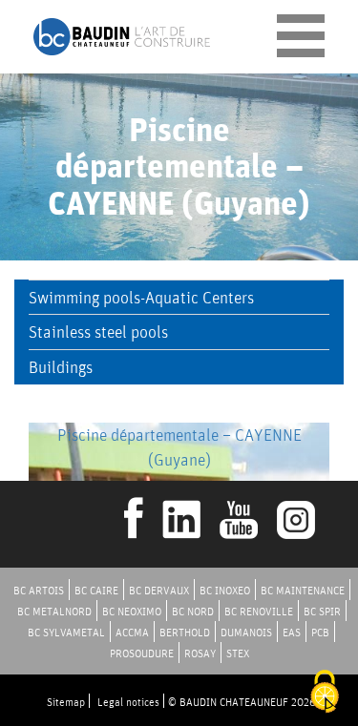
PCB (320, 632)
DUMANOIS (246, 632)
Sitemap (66, 701)
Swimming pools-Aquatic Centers (141, 297)
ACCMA (132, 632)
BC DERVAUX (159, 590)
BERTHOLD (184, 632)
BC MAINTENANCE (303, 590)
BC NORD (193, 611)
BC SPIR (322, 611)
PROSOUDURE (142, 653)
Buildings (61, 367)
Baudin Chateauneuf (121, 36)
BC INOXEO (225, 590)
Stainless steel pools (98, 332)
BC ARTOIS (38, 590)
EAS (292, 632)
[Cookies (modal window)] (324, 693)
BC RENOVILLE (258, 611)
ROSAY (200, 653)
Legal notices (128, 701)
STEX (237, 653)
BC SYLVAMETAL (66, 632)
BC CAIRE (96, 590)
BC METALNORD (54, 611)
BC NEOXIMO (131, 611)
